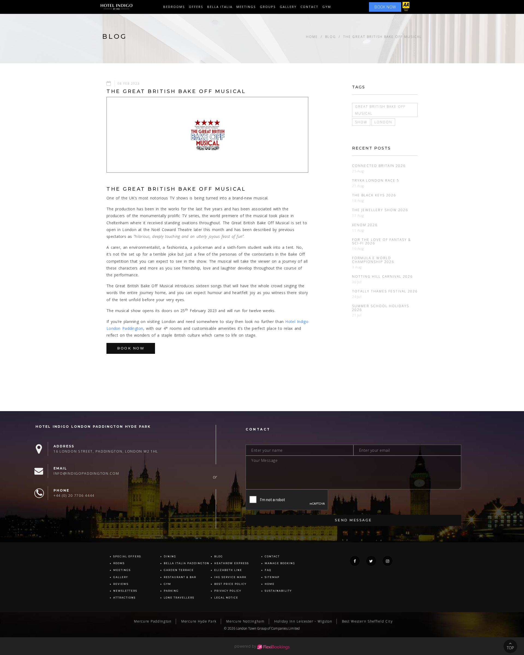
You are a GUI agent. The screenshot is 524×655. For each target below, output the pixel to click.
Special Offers (127, 556)
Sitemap (272, 577)
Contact (309, 7)
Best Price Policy (230, 584)
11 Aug (358, 230)
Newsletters (125, 591)
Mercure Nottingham (245, 621)
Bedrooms (174, 7)
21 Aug (358, 186)
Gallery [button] (288, 7)
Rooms (119, 563)
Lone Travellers (179, 597)
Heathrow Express (231, 563)
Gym (326, 7)
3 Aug (357, 267)
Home (312, 36)
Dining (170, 556)
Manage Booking (280, 563)
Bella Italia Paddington (186, 563)
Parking (171, 591)
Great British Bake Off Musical (380, 109)
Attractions (124, 597)
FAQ (268, 570)
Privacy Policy (227, 591)
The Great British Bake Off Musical (382, 36)
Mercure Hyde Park (199, 621)
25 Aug (358, 171)
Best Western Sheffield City (367, 621)
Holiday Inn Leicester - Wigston (303, 621)
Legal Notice (226, 597)
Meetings (246, 7)
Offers (196, 7)
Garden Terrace (179, 570)
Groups (268, 7)
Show (361, 122)
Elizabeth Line (228, 570)
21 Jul (357, 315)
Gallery (120, 577)
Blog (330, 36)
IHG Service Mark (230, 577)
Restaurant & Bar (180, 577)
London (383, 122)
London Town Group (251, 628)
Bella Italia (220, 7)
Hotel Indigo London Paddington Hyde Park (93, 426)
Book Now (130, 348)
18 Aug (358, 200)
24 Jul (357, 296)
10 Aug (358, 248)
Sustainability (278, 591)
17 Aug (358, 215)
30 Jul (357, 282)
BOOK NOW (385, 7)
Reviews (121, 584)
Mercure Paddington (153, 621)
